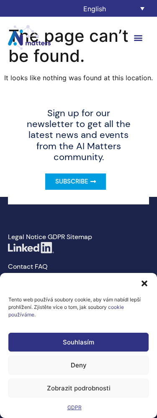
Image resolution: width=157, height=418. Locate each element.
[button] (144, 283)
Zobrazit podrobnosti (79, 388)
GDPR (74, 407)
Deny (79, 365)
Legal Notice (27, 236)
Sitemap (79, 236)
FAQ (41, 266)
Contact (20, 266)
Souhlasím (78, 342)
